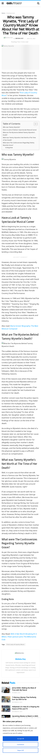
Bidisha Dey (20, 38)
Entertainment (11, 13)
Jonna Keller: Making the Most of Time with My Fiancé (24, 689)
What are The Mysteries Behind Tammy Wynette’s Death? (19, 133)
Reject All (20, 750)
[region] (20, 736)
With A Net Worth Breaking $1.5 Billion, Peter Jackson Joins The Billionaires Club (19, 637)
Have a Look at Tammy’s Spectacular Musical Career (20, 130)
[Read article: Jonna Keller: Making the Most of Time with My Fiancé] (6, 690)
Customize (20, 744)
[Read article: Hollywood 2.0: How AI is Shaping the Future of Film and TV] (6, 709)
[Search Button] (38, 3)
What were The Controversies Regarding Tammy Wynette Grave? (18, 144)
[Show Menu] (3, 3)
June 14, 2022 (31, 38)
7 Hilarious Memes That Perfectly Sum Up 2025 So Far (24, 698)
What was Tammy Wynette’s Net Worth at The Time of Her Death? (19, 139)
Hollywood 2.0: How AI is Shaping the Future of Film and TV (25, 708)
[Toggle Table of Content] (34, 124)
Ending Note (9, 148)
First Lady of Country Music (15, 644)
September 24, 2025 (17, 702)
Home (3, 13)
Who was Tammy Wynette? (11, 127)
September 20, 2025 (17, 711)
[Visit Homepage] (20, 3)
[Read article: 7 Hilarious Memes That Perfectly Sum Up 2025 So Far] (6, 699)
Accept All (20, 739)
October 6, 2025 (16, 692)
